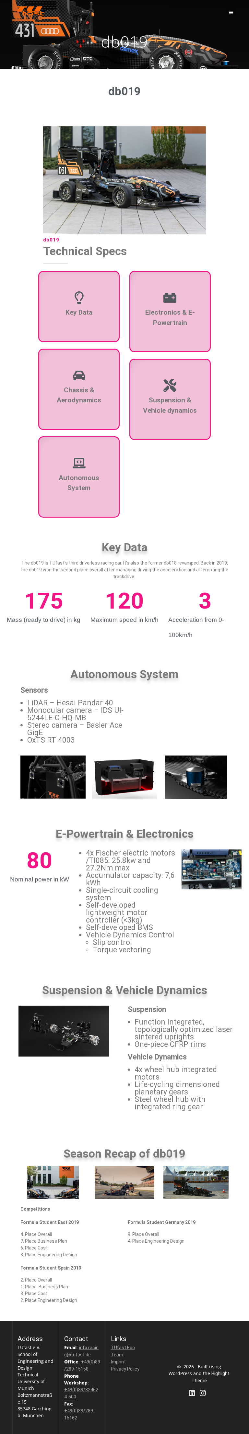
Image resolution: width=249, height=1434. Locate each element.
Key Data (78, 312)
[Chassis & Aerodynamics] (79, 375)
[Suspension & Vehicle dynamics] (169, 385)
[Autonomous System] (79, 463)
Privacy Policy (125, 1369)
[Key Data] (79, 297)
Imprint (118, 1361)
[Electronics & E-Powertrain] (169, 297)
